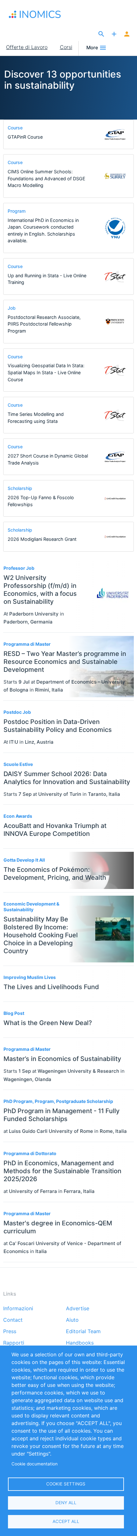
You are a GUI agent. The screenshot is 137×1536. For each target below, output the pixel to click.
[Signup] (126, 34)
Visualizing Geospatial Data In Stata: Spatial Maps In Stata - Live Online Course (46, 372)
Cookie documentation (34, 1463)
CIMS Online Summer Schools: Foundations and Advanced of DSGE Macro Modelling (46, 178)
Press (9, 1331)
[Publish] (114, 34)
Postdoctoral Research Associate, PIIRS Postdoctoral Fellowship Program (44, 324)
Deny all (65, 1502)
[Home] (41, 14)
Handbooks (80, 1343)
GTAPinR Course (25, 137)
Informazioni (18, 1309)
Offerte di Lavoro (26, 47)
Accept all (66, 1521)
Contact (13, 1320)
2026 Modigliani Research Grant (42, 539)
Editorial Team (83, 1331)
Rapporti (13, 1343)
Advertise (77, 1309)
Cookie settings (65, 1483)
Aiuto (72, 1320)
